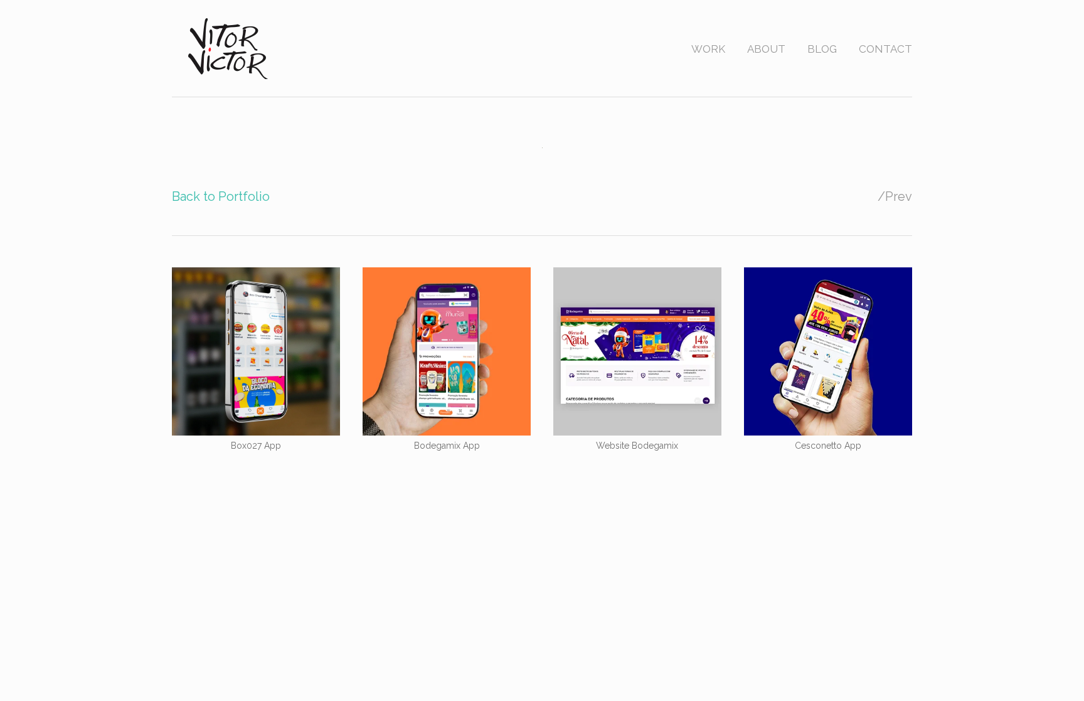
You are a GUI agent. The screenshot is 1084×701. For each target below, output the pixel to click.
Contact (885, 49)
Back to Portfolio (221, 196)
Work (708, 49)
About (766, 49)
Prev (898, 196)
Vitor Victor (229, 48)
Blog (822, 49)
